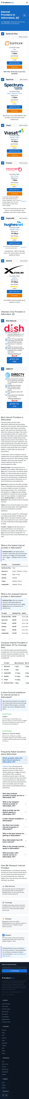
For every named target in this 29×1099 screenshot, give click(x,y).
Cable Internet (5, 1011)
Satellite (12, 137)
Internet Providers (6, 1004)
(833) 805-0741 (15, 190)
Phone (20, 93)
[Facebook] (3, 1095)
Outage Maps (5, 1072)
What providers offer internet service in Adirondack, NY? (10, 855)
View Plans (14, 67)
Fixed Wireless (5, 1016)
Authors (4, 1085)
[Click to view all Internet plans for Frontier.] (14, 169)
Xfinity (3, 1032)
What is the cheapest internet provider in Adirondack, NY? (11, 804)
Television (14, 93)
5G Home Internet (6, 1009)
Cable (8, 93)
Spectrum (5, 571)
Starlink (4, 578)
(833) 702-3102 (15, 405)
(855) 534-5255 (15, 107)
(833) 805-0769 (15, 151)
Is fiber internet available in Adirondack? (13, 819)
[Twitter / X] (6, 1095)
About (3, 1082)
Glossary (4, 1066)
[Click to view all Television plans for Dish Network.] (14, 328)
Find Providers (15, 971)
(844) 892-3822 (15, 360)
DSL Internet (5, 1014)
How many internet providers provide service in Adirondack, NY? (13, 795)
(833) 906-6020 (15, 63)
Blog (3, 1061)
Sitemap (4, 1074)
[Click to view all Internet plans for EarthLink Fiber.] (14, 43)
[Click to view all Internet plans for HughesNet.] (14, 224)
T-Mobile (4, 1045)
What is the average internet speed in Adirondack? (13, 847)
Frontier (4, 574)
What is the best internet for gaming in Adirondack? (13, 834)
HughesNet (5, 584)
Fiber (14, 49)
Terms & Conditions (10, 994)
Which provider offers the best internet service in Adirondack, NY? (12, 760)
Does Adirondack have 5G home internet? (12, 841)
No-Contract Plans (6, 1022)
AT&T (3, 1035)
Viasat (3, 581)
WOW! (3, 1051)
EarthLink (4, 1030)
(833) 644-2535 (15, 243)
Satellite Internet (6, 1019)
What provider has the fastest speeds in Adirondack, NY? (11, 812)
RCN (3, 1048)
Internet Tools (5, 1064)
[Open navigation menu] (27, 2)
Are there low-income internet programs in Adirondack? (11, 827)
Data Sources (5, 1069)
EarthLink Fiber (6, 568)
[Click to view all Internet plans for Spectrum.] (14, 86)
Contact (4, 1088)
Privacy (3, 994)
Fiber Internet (5, 1006)
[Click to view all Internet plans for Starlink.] (14, 269)
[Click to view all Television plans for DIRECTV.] (14, 375)
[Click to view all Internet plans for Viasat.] (14, 131)
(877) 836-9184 (15, 291)
